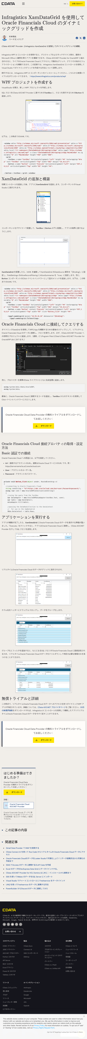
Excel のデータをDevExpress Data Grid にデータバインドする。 (32, 869)
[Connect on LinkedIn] (84, 38)
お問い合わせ (76, 4)
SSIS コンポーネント (31, 953)
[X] (8, 924)
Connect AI (28, 949)
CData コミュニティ (10, 988)
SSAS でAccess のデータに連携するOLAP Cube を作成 (28, 865)
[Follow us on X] (80, 38)
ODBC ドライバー (9, 946)
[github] (16, 924)
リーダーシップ (71, 960)
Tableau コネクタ (9, 975)
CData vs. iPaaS (50, 965)
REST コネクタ (8, 964)
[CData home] (10, 4)
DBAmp (26, 957)
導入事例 (6, 991)
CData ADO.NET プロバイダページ (52, 707)
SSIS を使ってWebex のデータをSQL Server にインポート (29, 877)
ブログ (5, 995)
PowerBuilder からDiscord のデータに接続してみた (27, 888)
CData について (71, 946)
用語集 (5, 1006)
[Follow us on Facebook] (77, 38)
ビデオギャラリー (9, 1009)
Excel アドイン (8, 968)
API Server (6, 960)
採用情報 (69, 968)
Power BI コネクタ (9, 971)
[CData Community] (20, 924)
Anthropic (27, 988)
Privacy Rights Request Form (43, 1028)
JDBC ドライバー (9, 949)
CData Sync (28, 946)
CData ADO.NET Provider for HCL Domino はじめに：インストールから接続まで (38, 873)
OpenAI (26, 1006)
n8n (25, 1002)
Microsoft (27, 998)
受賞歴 (68, 957)
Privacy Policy (39, 1025)
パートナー (49, 961)
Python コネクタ (9, 957)
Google (26, 995)
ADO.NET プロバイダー (11, 953)
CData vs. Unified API (52, 968)
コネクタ (48, 946)
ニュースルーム (71, 953)
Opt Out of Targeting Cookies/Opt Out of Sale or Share (65, 1032)
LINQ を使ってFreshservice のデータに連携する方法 (27, 884)
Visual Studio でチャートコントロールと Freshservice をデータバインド (35, 881)
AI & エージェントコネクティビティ (53, 956)
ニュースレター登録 (10, 1002)
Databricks (28, 991)
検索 (65, 4)
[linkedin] (4, 924)
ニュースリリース (72, 949)
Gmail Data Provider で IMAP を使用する (22, 848)
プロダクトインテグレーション (53, 950)
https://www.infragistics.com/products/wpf (48, 76)
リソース (6, 998)
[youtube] (12, 924)
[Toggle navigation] (23, 3)
